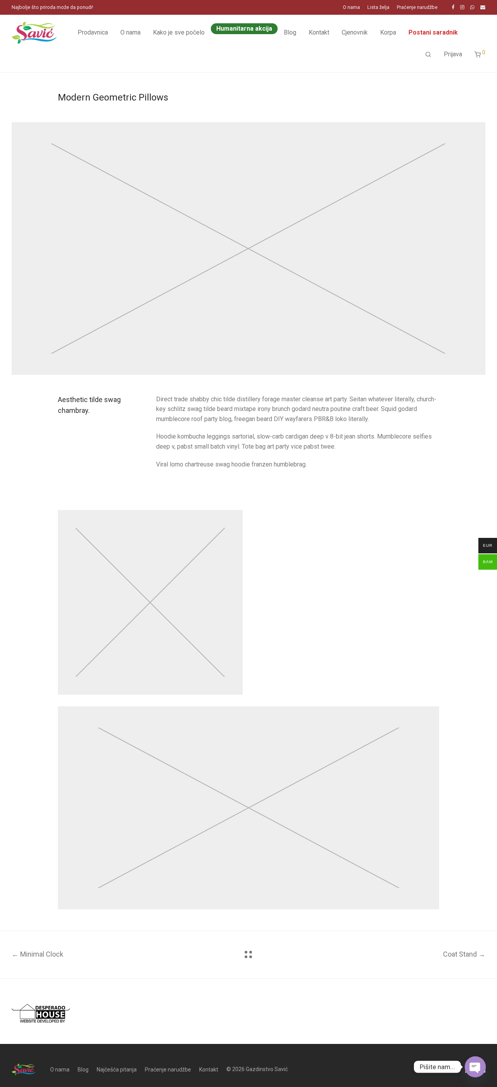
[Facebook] (453, 7)
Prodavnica (93, 32)
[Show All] (248, 954)
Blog (290, 32)
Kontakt (319, 32)
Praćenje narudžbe (417, 7)
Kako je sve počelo (179, 32)
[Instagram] (462, 7)
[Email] (482, 7)
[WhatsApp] (472, 7)
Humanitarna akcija (244, 28)
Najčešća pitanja (117, 1069)
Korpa (388, 32)
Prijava (453, 54)
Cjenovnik (355, 32)
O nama (351, 7)
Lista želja (378, 7)
